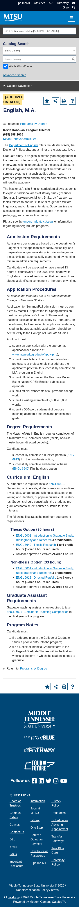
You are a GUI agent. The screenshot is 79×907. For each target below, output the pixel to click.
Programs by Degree (33, 123)
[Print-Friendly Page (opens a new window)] (63, 101)
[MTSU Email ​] (73, 3)
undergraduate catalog (38, 221)
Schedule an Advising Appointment (59, 825)
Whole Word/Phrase (20, 66)
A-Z (51, 3)
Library (35, 820)
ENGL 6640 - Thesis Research (36, 544)
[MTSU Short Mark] (13, 17)
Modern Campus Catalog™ (47, 901)
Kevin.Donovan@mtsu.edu (20, 139)
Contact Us (17, 832)
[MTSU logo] (39, 719)
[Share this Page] (55, 100)
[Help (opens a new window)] (72, 101)
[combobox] (39, 30)
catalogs (13, 897)
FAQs (13, 854)
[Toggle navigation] (71, 18)
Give (66, 7)
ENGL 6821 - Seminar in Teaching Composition (38, 611)
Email (13, 846)
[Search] (73, 59)
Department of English (23, 145)
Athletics (39, 3)
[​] (35, 781)
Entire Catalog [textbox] (12, 50)
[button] (73, 7)
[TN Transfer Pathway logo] (39, 749)
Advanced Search (14, 75)
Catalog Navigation (19, 85)
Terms (55, 890)
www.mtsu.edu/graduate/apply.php (34, 354)
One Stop (36, 827)
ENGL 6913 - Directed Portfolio (36, 577)
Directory (63, 3)
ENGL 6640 (20, 468)
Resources (58, 812)
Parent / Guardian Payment (36, 839)
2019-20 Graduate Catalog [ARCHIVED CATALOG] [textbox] (32, 31)
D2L (12, 839)
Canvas (15, 824)
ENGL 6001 (56, 483)
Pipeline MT (38, 863)
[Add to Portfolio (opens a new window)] (46, 101)
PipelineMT (22, 3)
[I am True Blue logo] (39, 736)
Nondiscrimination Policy (32, 890)
